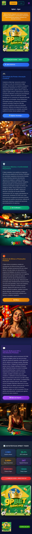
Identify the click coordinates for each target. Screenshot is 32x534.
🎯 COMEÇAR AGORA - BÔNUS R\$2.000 (16, 478)
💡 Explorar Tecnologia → (16, 115)
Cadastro (13, 3)
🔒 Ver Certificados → (16, 207)
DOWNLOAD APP (24, 526)
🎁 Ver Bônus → (16, 300)
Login (21, 3)
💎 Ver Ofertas (10, 64)
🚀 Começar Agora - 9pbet (14, 59)
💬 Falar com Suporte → (16, 397)
